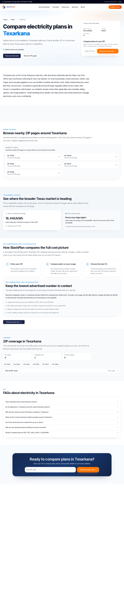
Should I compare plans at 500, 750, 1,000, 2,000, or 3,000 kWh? (27, 432)
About (83, 7)
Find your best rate (12, 56)
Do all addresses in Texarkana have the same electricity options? (28, 407)
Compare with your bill (110, 1)
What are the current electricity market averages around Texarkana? (29, 417)
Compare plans (115, 7)
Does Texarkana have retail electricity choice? (21, 402)
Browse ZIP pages (30, 56)
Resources (65, 7)
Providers (56, 7)
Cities (13, 19)
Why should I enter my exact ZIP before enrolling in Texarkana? (27, 412)
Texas (5, 19)
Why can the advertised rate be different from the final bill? (26, 427)
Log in (120, 1)
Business (75, 7)
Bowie (104, 30)
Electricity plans (44, 7)
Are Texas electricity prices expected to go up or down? (24, 422)
